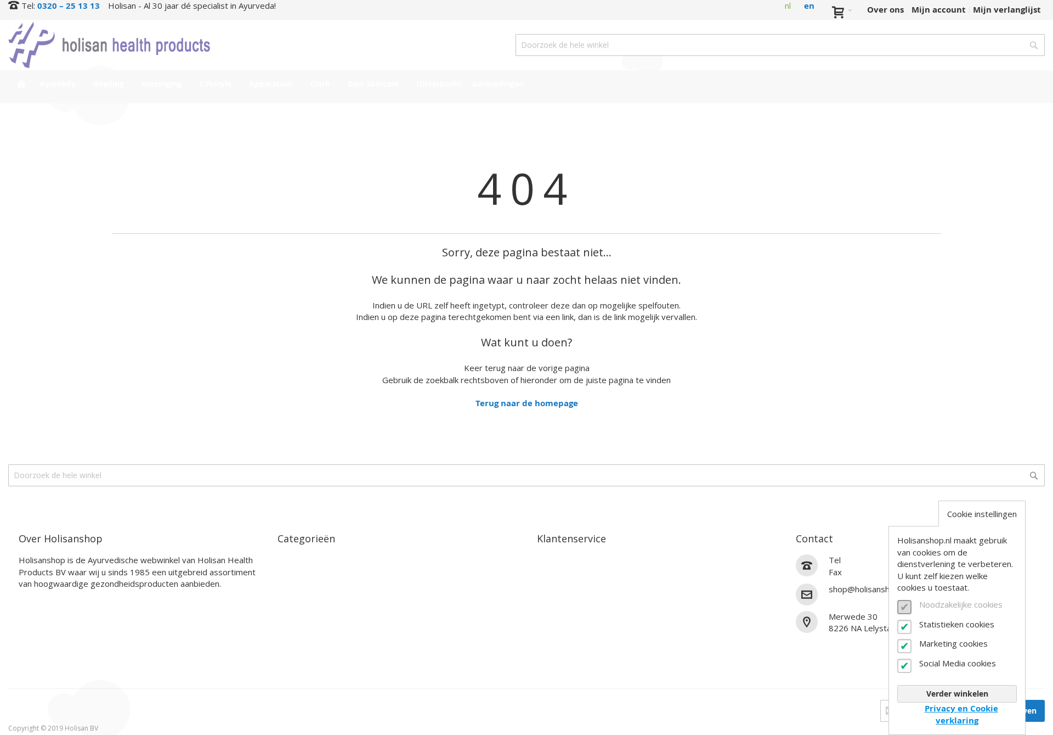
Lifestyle (295, 598)
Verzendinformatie (576, 586)
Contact (553, 560)
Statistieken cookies (956, 624)
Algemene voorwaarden (586, 637)
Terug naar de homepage (526, 403)
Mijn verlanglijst (1007, 9)
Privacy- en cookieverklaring (596, 650)
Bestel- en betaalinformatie (594, 573)
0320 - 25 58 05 (874, 572)
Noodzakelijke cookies (961, 604)
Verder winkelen (957, 693)
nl (788, 5)
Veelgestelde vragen (579, 612)
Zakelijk (553, 624)
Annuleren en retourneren (592, 598)
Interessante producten (327, 637)
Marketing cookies (953, 643)
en (809, 6)
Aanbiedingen (306, 663)
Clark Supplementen (320, 612)
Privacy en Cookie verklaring (961, 714)
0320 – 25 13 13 (68, 6)
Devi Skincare (306, 624)
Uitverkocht (302, 650)
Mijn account (939, 9)
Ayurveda (298, 560)
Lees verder (43, 601)
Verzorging (299, 586)
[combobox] (780, 45)
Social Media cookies (957, 663)
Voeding (294, 573)
